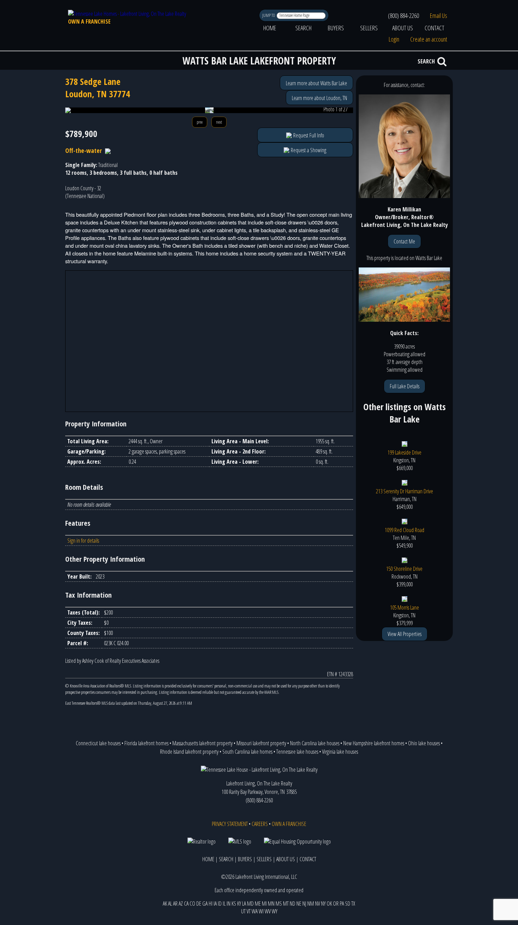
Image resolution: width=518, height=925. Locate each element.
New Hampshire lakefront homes (373, 743)
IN (228, 903)
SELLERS (369, 28)
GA (205, 903)
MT (286, 903)
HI (210, 903)
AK (165, 903)
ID (220, 903)
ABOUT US (402, 28)
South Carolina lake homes (247, 752)
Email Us (438, 15)
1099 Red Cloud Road (404, 530)
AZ (181, 903)
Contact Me (404, 241)
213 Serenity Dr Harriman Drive (404, 491)
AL (170, 903)
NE (298, 903)
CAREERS (260, 824)
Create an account (428, 39)
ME (258, 903)
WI (261, 911)
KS (234, 903)
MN (271, 903)
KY (239, 903)
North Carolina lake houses (314, 743)
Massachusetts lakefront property (202, 743)
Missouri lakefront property (261, 743)
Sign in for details (83, 540)
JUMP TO (269, 15)
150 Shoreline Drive (404, 569)
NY (323, 903)
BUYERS (336, 28)
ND (292, 903)
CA (186, 903)
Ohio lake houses (424, 743)
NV (317, 903)
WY (274, 911)
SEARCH (303, 28)
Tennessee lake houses (297, 752)
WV (268, 911)
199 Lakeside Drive (404, 452)
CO (192, 903)
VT (249, 911)
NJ (304, 903)
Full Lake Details (404, 386)
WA (255, 911)
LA (244, 903)
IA (215, 903)
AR (175, 903)
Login (394, 39)
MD (250, 903)
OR (336, 903)
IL (224, 903)
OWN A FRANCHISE (89, 21)
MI (264, 903)
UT (243, 911)
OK (329, 903)
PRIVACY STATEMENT (230, 824)
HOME (269, 28)
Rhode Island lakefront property (189, 752)
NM (310, 903)
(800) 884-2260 (403, 15)
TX (353, 903)
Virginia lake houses (340, 752)
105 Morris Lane (404, 607)
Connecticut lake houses (98, 743)
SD (347, 903)
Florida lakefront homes (146, 743)
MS (279, 903)
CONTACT (434, 28)
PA (342, 903)
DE (198, 903)
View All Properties (404, 634)
